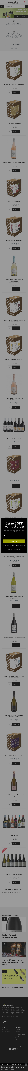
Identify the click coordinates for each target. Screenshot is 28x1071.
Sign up (14, 541)
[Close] (25, 520)
